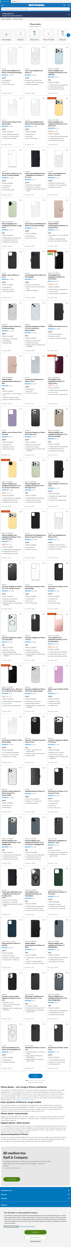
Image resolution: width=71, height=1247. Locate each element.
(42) (35, 75)
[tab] (5, 1)
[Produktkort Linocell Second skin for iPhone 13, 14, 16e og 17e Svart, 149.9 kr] (58, 776)
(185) (12, 279)
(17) (35, 279)
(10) (35, 642)
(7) (58, 438)
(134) (35, 332)
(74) (58, 488)
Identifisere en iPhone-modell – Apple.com (24, 1099)
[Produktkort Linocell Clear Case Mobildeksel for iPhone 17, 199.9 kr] (35, 56)
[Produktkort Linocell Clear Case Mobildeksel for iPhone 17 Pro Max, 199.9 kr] (58, 159)
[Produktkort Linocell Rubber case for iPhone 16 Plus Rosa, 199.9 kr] (58, 674)
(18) (12, 230)
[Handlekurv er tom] (69, 5)
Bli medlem (12, 1179)
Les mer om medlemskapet (11, 1168)
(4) (58, 77)
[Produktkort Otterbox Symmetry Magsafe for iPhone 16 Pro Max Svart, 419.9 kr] (35, 418)
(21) (58, 177)
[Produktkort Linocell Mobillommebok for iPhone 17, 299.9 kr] (35, 776)
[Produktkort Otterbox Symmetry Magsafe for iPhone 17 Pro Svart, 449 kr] (58, 725)
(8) (34, 744)
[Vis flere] (68, 35)
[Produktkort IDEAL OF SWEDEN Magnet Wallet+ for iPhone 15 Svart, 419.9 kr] (58, 469)
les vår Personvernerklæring (27, 1226)
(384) (58, 329)
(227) (35, 383)
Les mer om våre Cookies (11, 1226)
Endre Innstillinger (35, 1241)
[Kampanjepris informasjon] (57, 131)
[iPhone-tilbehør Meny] (12, 19)
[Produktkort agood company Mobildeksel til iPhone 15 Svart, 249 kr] (35, 1033)
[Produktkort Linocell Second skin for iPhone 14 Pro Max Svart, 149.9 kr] (58, 572)
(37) (35, 436)
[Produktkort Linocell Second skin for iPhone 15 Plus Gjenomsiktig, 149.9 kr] (12, 725)
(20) (12, 947)
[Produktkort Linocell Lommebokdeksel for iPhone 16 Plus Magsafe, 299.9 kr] (35, 260)
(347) (12, 177)
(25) (35, 793)
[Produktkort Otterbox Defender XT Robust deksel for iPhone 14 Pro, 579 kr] (35, 725)
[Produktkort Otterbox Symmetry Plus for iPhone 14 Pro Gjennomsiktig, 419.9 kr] (12, 312)
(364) (35, 539)
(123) (12, 330)
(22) (58, 539)
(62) (35, 693)
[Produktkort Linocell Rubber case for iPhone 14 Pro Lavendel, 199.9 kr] (12, 418)
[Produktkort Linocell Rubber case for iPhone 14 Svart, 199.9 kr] (12, 260)
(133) (35, 591)
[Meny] (2, 5)
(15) (58, 744)
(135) (35, 228)
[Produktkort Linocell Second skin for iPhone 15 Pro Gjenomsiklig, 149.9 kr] (12, 107)
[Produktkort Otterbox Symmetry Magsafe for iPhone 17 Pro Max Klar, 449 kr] (12, 623)
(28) (12, 490)
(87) (12, 126)
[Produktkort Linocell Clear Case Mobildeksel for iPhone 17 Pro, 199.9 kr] (58, 520)
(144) (12, 797)
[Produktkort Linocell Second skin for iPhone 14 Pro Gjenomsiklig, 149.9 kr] (35, 572)
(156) (35, 126)
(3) (34, 1000)
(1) (34, 179)
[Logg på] (64, 5)
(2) (11, 693)
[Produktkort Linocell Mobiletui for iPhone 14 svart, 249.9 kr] (58, 312)
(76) (12, 436)
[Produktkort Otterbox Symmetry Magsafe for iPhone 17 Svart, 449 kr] (35, 623)
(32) (58, 230)
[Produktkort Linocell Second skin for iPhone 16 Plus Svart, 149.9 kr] (58, 1033)
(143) (12, 75)
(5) (58, 693)
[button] (40, 26)
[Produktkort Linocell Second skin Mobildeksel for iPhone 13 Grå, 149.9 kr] (35, 365)
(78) (58, 591)
